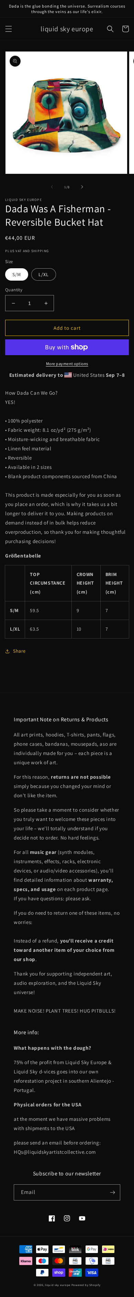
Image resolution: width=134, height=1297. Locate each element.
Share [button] (19, 651)
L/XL (43, 274)
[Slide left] (51, 186)
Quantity (13, 290)
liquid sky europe (57, 1285)
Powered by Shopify (86, 1285)
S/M (16, 274)
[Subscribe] (112, 1192)
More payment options (67, 363)
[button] (8, 28)
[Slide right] (82, 186)
